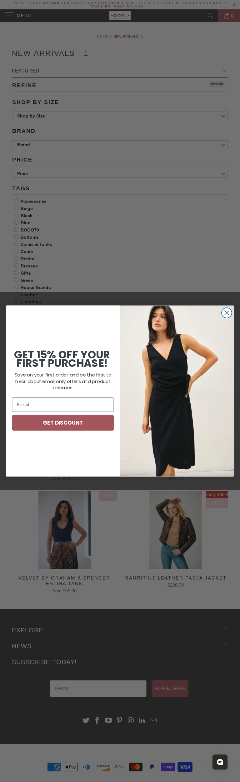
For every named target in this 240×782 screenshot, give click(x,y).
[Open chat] (220, 762)
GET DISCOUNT (63, 422)
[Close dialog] (227, 313)
